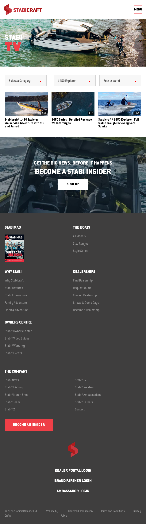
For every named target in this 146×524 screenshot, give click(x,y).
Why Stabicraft (14, 280)
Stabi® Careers (84, 402)
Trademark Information (80, 511)
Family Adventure (16, 303)
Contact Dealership (85, 295)
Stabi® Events (13, 353)
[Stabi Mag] (39, 248)
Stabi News (12, 380)
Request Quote (82, 288)
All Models (79, 236)
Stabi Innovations (16, 295)
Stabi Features (14, 288)
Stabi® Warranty (15, 346)
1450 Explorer (67, 81)
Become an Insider (29, 425)
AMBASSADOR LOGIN (73, 491)
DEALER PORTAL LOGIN (73, 471)
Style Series (80, 251)
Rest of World (111, 81)
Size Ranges (80, 244)
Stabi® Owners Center (18, 331)
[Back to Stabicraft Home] (23, 9)
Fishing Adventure (16, 310)
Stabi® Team (12, 402)
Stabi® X (10, 409)
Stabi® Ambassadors (88, 395)
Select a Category (20, 81)
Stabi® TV (80, 380)
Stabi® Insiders (84, 387)
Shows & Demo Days (86, 303)
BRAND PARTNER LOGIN (73, 481)
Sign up (73, 184)
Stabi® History (14, 387)
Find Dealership (83, 280)
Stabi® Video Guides (17, 338)
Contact (80, 409)
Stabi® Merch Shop (17, 395)
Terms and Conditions (113, 511)
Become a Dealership (86, 310)
